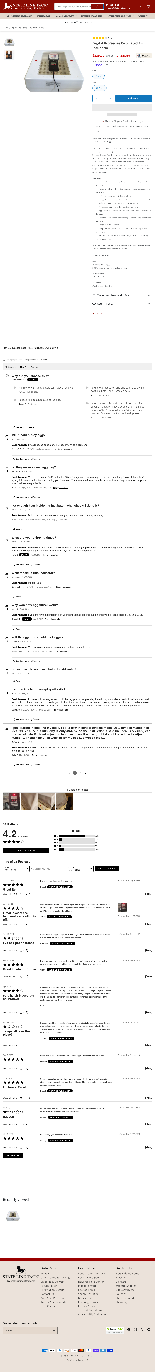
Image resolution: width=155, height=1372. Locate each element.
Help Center (48, 1306)
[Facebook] (128, 1330)
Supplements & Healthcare (18, 16)
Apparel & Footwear (65, 16)
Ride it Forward (87, 1286)
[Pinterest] (148, 1330)
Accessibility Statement (92, 1314)
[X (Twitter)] (142, 1330)
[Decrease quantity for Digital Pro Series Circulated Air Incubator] (96, 98)
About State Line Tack (91, 1273)
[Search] (97, 6)
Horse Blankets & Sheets (91, 16)
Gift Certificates (125, 1290)
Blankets (121, 1282)
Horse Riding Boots (127, 1273)
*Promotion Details (52, 1290)
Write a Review (26, 850)
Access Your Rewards (53, 1302)
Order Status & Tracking (55, 1278)
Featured (141, 16)
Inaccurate (68, 449)
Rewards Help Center (91, 1282)
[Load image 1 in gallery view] (9, 42)
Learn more (42, 359)
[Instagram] (135, 1330)
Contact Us (47, 1294)
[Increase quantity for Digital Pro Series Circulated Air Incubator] (110, 98)
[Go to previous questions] (69, 773)
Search (45, 1273)
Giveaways (84, 1298)
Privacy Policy (86, 1306)
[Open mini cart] (148, 6)
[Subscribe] (54, 1330)
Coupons (121, 1294)
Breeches (121, 1278)
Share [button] (99, 313)
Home (5, 27)
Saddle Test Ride (88, 1294)
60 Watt (100, 88)
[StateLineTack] (25, 6)
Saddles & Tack (43, 16)
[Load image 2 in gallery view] (9, 55)
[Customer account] (142, 6)
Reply (59, 449)
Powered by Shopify (86, 1356)
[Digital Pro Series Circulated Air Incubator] (12, 1215)
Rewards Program (89, 1278)
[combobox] (79, 6)
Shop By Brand (125, 1298)
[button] (122, 107)
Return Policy (49, 1286)
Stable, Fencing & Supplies (119, 16)
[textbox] (77, 353)
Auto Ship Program (52, 1298)
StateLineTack (72, 1356)
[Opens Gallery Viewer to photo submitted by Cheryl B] (29, 801)
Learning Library (88, 1302)
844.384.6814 (113, 5)
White (99, 76)
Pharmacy (122, 1302)
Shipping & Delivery (52, 1282)
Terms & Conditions (90, 1310)
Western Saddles (126, 1286)
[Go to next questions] (85, 773)
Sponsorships (86, 1290)
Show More (13, 1155)
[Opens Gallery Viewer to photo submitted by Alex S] (11, 801)
